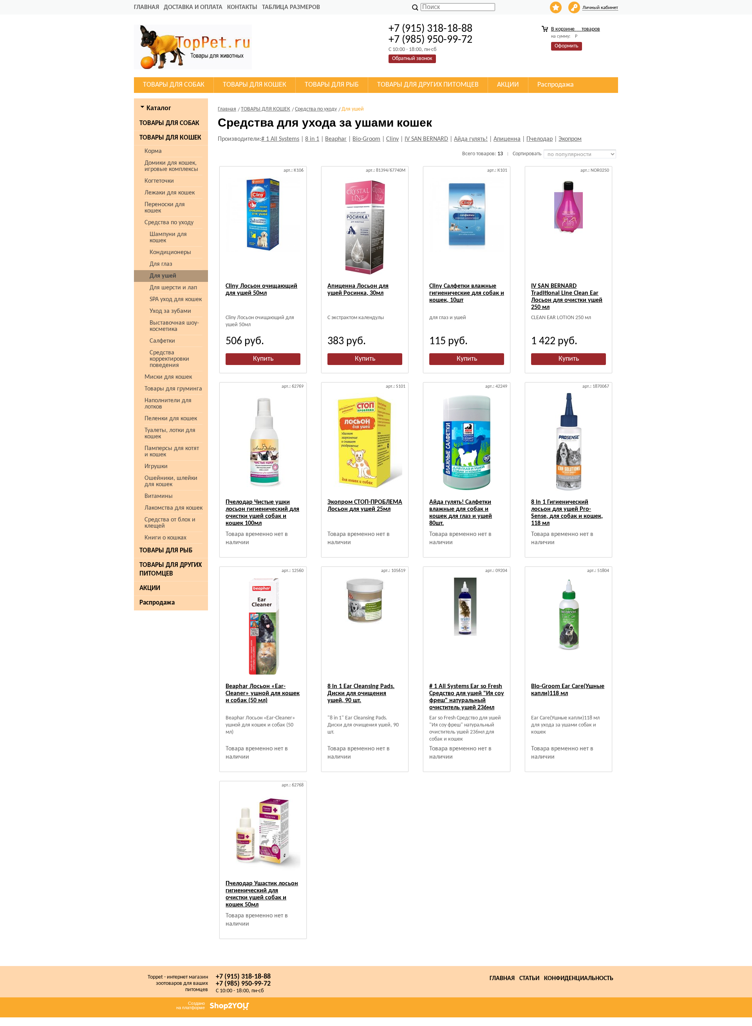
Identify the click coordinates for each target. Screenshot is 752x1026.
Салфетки (162, 341)
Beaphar (336, 139)
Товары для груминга (173, 389)
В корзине (575, 29)
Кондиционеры (170, 252)
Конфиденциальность (578, 978)
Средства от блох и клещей (170, 523)
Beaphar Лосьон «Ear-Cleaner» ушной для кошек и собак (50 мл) (263, 693)
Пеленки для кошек (171, 419)
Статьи (529, 978)
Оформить (566, 46)
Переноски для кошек (165, 208)
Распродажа (157, 602)
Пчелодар (539, 139)
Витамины (159, 496)
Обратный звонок (412, 59)
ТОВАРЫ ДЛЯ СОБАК (169, 123)
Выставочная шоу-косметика (174, 326)
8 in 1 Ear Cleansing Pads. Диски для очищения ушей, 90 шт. (360, 693)
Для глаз (161, 264)
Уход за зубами (170, 311)
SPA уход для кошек (176, 299)
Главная (146, 7)
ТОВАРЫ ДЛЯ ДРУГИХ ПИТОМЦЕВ (170, 569)
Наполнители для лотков (168, 404)
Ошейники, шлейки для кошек (171, 481)
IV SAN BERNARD (426, 139)
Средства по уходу (169, 223)
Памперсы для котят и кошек (172, 451)
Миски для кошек (168, 377)
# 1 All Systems (280, 139)
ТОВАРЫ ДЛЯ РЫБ (165, 550)
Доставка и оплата (193, 7)
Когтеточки (159, 181)
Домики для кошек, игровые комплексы (171, 166)
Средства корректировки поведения (169, 359)
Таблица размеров (291, 7)
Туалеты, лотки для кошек (170, 433)
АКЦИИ (149, 588)
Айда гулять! (471, 139)
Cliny (392, 139)
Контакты (242, 7)
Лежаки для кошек (170, 193)
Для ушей (163, 276)
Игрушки (156, 466)
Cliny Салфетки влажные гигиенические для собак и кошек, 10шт (466, 293)
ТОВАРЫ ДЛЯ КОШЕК (170, 137)
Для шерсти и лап (173, 288)
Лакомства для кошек (173, 508)
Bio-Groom (366, 139)
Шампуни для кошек (168, 237)
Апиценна (507, 139)
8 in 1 (312, 139)
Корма (153, 151)
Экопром (570, 139)
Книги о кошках (165, 538)
